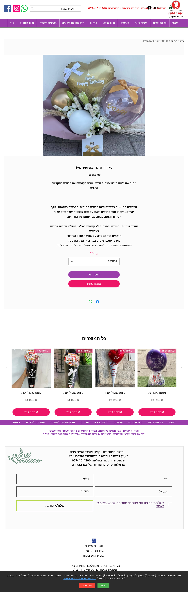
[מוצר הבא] (6, 368)
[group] (94, 382)
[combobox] (94, 261)
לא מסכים (87, 585)
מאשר (103, 585)
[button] (125, 23)
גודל (94, 254)
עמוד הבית (177, 41)
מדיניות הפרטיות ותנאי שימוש (80, 578)
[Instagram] (16, 8)
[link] (170, 7)
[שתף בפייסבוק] (97, 301)
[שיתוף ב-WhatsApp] (90, 301)
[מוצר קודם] (182, 368)
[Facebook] (7, 8)
